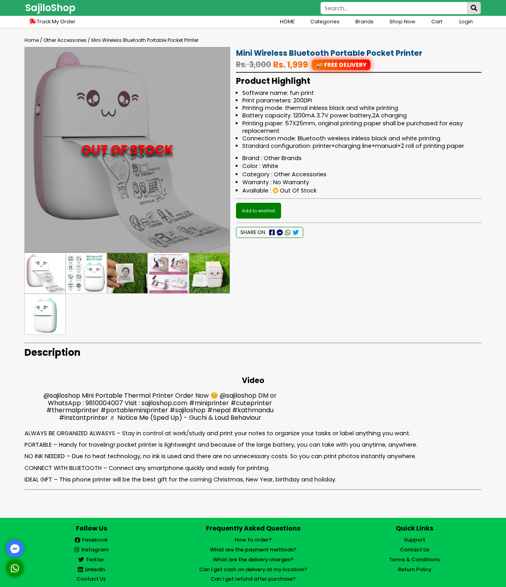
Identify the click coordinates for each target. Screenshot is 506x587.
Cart (437, 21)
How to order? (253, 539)
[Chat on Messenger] (15, 548)
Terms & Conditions (414, 559)
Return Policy (414, 569)
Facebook (95, 539)
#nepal (218, 410)
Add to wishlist (258, 211)
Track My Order (56, 21)
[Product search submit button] (474, 8)
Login (466, 21)
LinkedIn (95, 569)
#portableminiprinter (134, 410)
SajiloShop (50, 7)
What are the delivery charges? (253, 559)
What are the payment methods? (253, 549)
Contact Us (91, 579)
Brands (364, 21)
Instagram (95, 549)
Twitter (95, 559)
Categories (325, 21)
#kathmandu (253, 410)
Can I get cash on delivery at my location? (253, 569)
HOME (287, 21)
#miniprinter (209, 403)
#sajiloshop (188, 410)
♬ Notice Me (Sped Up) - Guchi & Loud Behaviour (185, 417)
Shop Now (402, 21)
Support (414, 539)
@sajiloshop (61, 395)
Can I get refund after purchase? (253, 579)
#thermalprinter (72, 410)
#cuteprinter (251, 403)
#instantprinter (83, 417)
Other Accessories (65, 40)
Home (32, 40)
